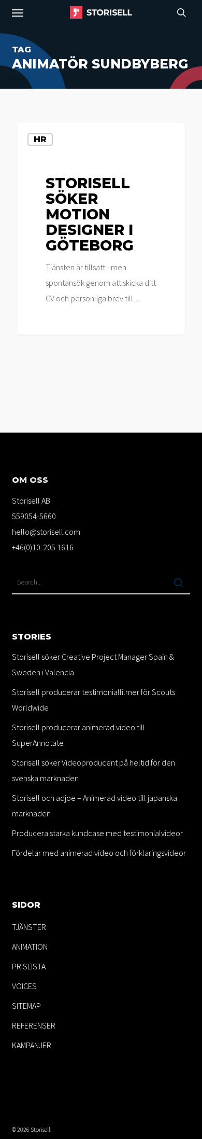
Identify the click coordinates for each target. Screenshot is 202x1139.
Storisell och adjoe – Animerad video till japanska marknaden (94, 805)
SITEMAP (26, 1006)
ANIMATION (30, 946)
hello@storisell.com (46, 531)
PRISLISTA (29, 966)
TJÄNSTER (29, 927)
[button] (17, 12)
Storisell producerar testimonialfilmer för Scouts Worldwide (93, 700)
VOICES (24, 986)
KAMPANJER (31, 1045)
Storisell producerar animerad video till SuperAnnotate (78, 735)
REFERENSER (33, 1025)
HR (40, 139)
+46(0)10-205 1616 (43, 547)
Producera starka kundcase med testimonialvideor (97, 833)
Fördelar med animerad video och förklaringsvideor (99, 853)
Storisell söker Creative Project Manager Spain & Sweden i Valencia (93, 664)
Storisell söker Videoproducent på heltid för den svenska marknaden (93, 770)
